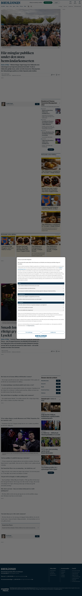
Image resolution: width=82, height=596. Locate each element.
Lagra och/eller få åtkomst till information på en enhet (28, 285)
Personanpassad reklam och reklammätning (26, 288)
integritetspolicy (30, 325)
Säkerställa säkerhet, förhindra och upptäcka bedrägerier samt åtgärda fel (32, 304)
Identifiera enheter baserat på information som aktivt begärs (30, 299)
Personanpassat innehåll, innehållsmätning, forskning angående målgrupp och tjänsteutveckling (36, 290)
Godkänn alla (53, 332)
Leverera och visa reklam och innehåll (25, 307)
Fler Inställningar (29, 332)
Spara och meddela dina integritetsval (25, 310)
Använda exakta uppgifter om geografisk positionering (28, 296)
